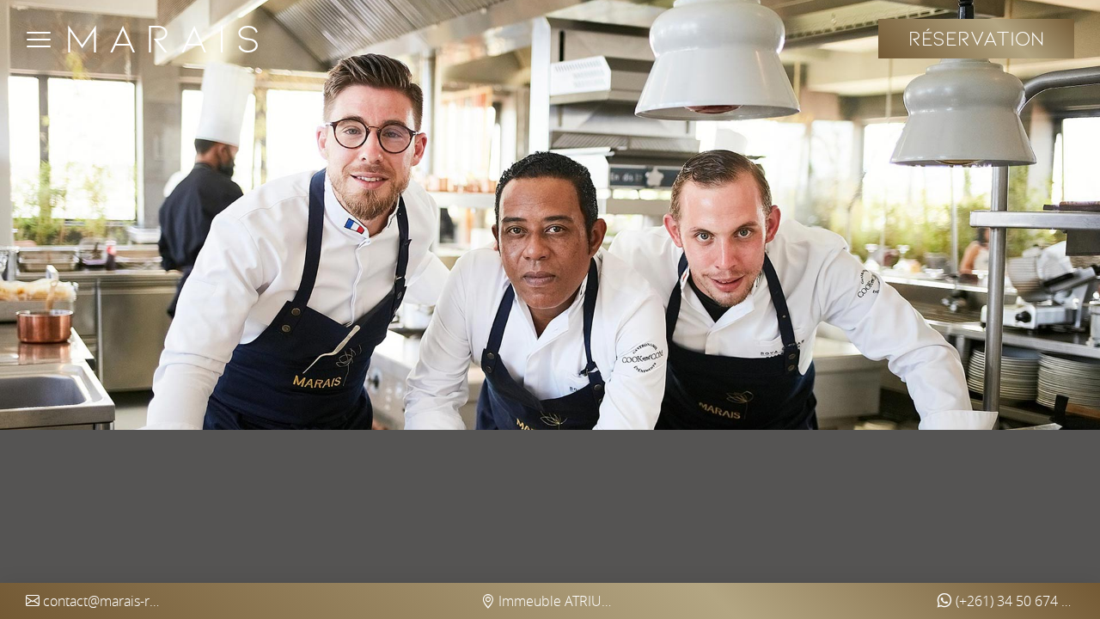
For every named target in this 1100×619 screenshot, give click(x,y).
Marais (167, 38)
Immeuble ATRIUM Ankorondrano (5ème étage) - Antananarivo (557, 600)
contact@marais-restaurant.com (101, 600)
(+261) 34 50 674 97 (1013, 600)
